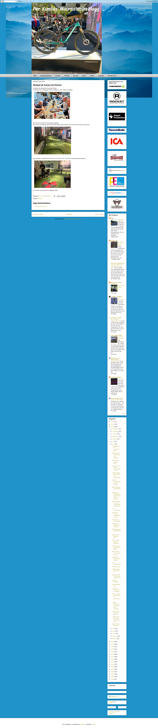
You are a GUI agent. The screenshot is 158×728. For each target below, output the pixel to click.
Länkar (92, 75)
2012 (112, 669)
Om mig (75, 75)
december (115, 429)
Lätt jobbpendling (116, 563)
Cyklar (84, 75)
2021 (112, 646)
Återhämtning (116, 566)
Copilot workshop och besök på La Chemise (115, 605)
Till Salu (66, 75)
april (113, 631)
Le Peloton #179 (115, 400)
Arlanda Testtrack (115, 581)
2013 (112, 666)
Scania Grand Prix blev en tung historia (116, 576)
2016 (112, 659)
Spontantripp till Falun (116, 624)
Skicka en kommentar (41, 206)
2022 (112, 644)
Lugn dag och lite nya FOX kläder (116, 547)
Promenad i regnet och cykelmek (116, 525)
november (115, 431)
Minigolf (40, 198)
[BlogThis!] (59, 196)
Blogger (93, 724)
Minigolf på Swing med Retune (116, 558)
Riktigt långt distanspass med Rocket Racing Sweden (116, 496)
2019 (112, 651)
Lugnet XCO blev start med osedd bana (116, 619)
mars (114, 633)
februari (114, 636)
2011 (112, 671)
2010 (112, 674)
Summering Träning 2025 (121, 243)
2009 (112, 676)
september (115, 436)
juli (113, 441)
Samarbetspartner (45, 75)
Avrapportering (115, 361)
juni (113, 444)
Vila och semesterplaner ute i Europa (116, 482)
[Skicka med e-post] (57, 196)
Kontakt (57, 75)
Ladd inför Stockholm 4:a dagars (116, 590)
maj (113, 628)
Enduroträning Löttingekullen (116, 488)
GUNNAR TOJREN (116, 296)
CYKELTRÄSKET (116, 377)
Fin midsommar (116, 509)
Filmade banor (112, 75)
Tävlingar (101, 75)
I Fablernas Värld (116, 317)
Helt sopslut (121, 219)
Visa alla (123, 413)
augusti (114, 439)
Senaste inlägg (38, 214)
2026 (112, 421)
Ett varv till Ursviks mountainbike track (116, 515)
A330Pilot (82, 724)
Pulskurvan (114, 240)
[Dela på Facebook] (63, 196)
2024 (112, 426)
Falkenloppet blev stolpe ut (116, 570)
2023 (112, 641)
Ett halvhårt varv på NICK (115, 462)
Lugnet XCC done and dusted (115, 612)
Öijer (112, 218)
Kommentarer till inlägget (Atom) (72, 219)
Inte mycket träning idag (116, 520)
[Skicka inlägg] (54, 196)
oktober (114, 434)
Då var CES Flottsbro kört (115, 536)
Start (35, 75)
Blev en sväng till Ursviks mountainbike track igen (116, 504)
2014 (112, 664)
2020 (112, 649)
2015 (112, 661)
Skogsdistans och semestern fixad (116, 448)
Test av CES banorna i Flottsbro (115, 542)
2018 (112, 654)
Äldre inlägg (99, 214)
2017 (112, 656)
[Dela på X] (61, 196)
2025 (112, 424)
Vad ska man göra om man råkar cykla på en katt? (117, 266)
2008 (112, 679)
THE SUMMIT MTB (116, 335)
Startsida (69, 214)
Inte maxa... (121, 379)
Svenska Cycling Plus (117, 263)
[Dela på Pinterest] (64, 196)
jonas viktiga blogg (117, 398)
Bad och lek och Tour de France (116, 553)
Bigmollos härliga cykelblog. (116, 283)
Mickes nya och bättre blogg (116, 358)
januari (114, 638)
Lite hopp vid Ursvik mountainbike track (116, 468)
